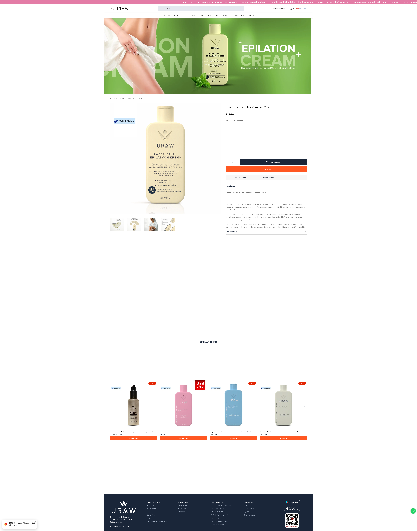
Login (246, 505)
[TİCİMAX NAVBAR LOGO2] (124, 507)
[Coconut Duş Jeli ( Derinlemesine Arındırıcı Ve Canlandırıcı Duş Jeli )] (283, 404)
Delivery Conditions (218, 512)
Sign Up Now (249, 508)
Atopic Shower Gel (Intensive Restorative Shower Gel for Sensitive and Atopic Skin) (232, 432)
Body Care (182, 508)
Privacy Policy (216, 518)
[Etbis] (292, 520)
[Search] (162, 8)
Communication (250, 515)
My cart (246, 512)
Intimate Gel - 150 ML (168, 432)
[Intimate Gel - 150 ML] (183, 404)
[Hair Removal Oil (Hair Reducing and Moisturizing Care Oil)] (133, 404)
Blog (149, 512)
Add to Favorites (156, 432)
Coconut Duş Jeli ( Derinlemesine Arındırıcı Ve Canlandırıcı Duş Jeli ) (282, 432)
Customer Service (217, 508)
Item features (231, 186)
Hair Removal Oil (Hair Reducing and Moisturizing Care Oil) (132, 432)
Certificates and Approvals (157, 521)
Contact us (151, 515)
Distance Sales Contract (220, 521)
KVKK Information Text (219, 515)
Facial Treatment (184, 505)
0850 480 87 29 (121, 526)
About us (150, 505)
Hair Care (181, 512)
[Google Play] (292, 502)
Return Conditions (217, 525)
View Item (133, 438)
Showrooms (151, 508)
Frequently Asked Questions (221, 505)
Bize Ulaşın (151, 518)
